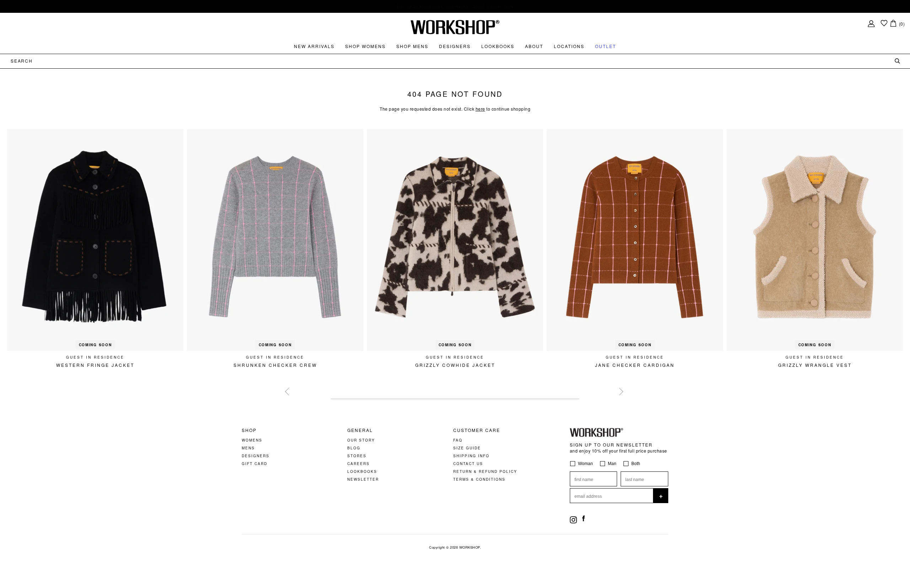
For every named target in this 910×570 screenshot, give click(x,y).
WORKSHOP (469, 547)
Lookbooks (497, 46)
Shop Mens (412, 46)
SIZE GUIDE (467, 448)
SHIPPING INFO (471, 456)
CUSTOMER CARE (476, 430)
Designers (455, 46)
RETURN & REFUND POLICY (485, 471)
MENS (248, 448)
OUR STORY (361, 440)
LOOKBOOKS (362, 471)
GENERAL (360, 430)
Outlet (605, 46)
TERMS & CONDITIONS (479, 479)
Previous (288, 390)
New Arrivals (314, 46)
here (480, 109)
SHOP (249, 430)
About (534, 46)
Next (618, 390)
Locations (569, 46)
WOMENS (252, 440)
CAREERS (358, 463)
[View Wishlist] (884, 23)
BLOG (353, 448)
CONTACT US (468, 463)
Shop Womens (365, 46)
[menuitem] (314, 46)
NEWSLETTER (363, 479)
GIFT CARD (254, 463)
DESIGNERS (255, 456)
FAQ (457, 440)
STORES (356, 456)
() (902, 24)
